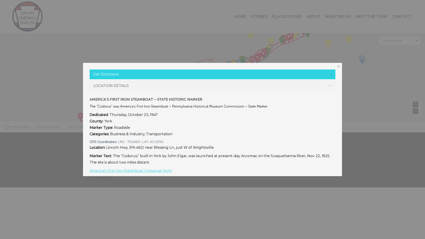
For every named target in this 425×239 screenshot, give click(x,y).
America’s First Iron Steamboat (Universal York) (131, 171)
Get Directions (105, 74)
